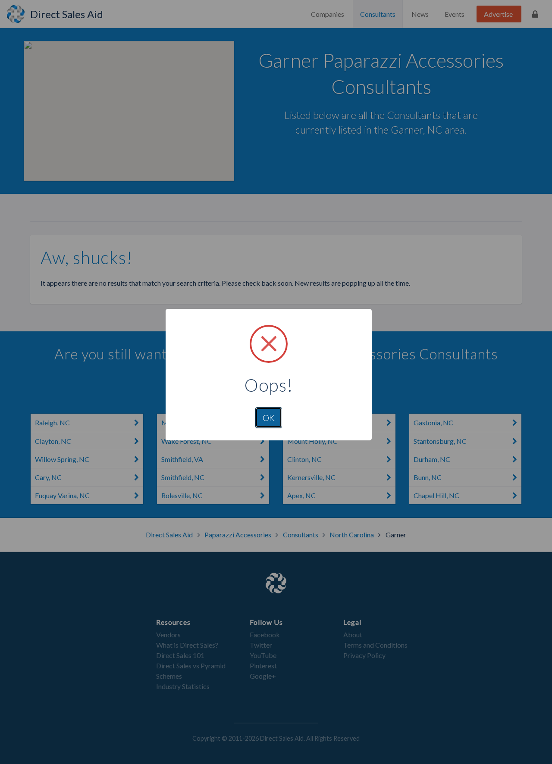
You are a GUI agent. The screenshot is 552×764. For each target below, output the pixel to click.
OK (269, 417)
